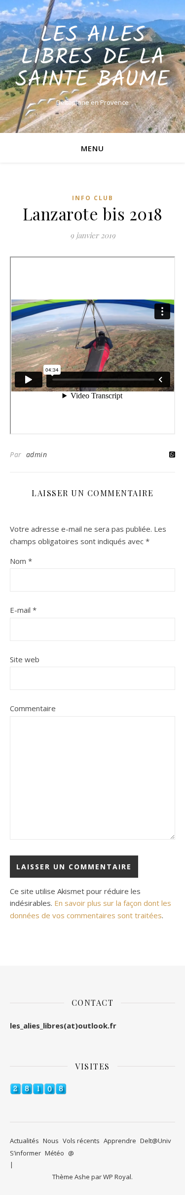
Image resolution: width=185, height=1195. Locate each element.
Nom (21, 561)
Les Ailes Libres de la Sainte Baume (92, 58)
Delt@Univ (155, 1140)
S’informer (25, 1153)
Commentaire (33, 708)
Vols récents (81, 1140)
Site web (24, 659)
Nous (51, 1140)
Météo (54, 1153)
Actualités (24, 1140)
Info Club (92, 198)
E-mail (23, 610)
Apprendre (120, 1140)
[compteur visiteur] (92, 1089)
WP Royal (117, 1176)
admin (36, 454)
